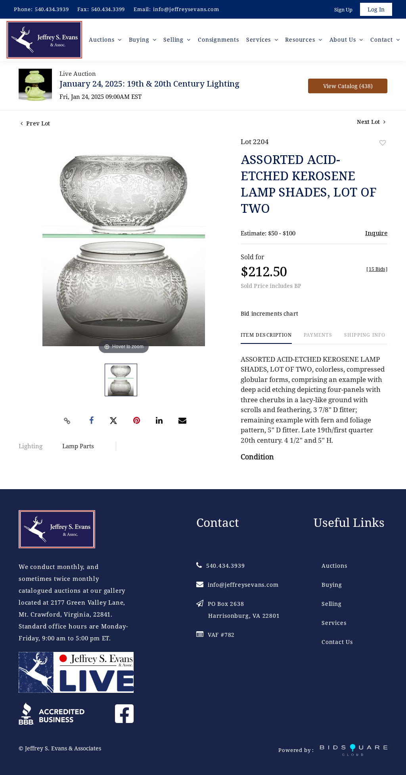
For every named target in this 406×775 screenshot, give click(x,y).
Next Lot (369, 121)
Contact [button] (382, 39)
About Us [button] (343, 39)
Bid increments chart (269, 313)
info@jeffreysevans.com (186, 9)
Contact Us (337, 642)
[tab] (266, 338)
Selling (332, 603)
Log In (376, 9)
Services (334, 623)
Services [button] (259, 39)
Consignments (218, 39)
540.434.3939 (52, 9)
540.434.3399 (108, 9)
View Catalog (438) (348, 86)
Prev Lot (37, 123)
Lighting (30, 446)
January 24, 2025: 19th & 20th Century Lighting (149, 83)
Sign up (343, 9)
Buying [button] (140, 39)
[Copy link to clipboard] (67, 421)
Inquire (376, 233)
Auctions (334, 565)
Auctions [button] (102, 39)
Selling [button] (174, 39)
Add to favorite (382, 142)
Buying (332, 584)
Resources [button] (301, 39)
